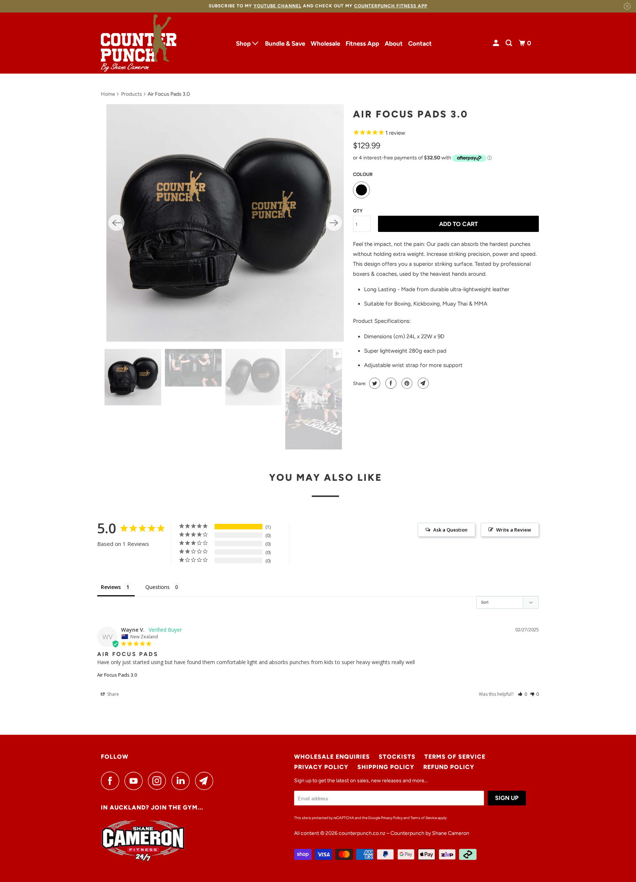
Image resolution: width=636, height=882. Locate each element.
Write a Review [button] (513, 529)
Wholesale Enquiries (332, 756)
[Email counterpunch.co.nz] (206, 781)
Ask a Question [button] (450, 529)
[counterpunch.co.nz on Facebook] (112, 781)
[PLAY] (225, 223)
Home (108, 94)
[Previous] (116, 223)
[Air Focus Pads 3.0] (225, 223)
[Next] (334, 223)
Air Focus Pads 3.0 (117, 674)
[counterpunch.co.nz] (138, 43)
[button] (522, 694)
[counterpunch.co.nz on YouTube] (135, 781)
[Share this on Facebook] (390, 383)
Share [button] (112, 694)
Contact (420, 43)
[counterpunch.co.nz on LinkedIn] (183, 781)
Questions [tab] (157, 586)
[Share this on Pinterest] (406, 383)
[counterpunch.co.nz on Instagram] (159, 781)
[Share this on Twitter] (373, 383)
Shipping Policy (385, 766)
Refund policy (448, 766)
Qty (358, 211)
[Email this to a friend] (422, 383)
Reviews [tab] (111, 586)
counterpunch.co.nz (362, 833)
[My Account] (496, 43)
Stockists (397, 756)
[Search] (509, 43)
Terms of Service (454, 756)
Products (131, 94)
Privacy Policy (321, 766)
